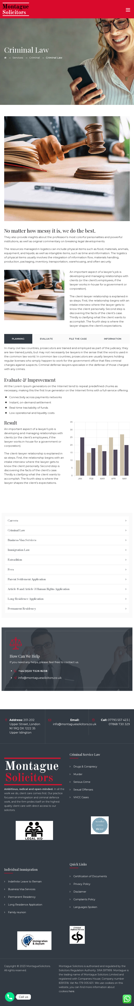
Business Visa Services (22, 540)
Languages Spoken (85, 907)
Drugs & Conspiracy (85, 766)
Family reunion (17, 912)
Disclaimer (79, 891)
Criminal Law (16, 530)
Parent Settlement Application (27, 579)
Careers (13, 520)
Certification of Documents (90, 876)
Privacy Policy (81, 884)
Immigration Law (19, 550)
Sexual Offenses (83, 789)
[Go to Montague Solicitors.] (5, 57)
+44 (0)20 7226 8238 (32, 671)
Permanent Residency (22, 608)
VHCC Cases (81, 797)
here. (72, 991)
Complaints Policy (84, 899)
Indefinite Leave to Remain (25, 881)
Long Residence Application (25, 599)
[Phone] (9, 997)
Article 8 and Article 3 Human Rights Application (38, 589)
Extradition (15, 560)
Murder (77, 774)
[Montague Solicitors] (16, 9)
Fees (11, 569)
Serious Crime (81, 782)
